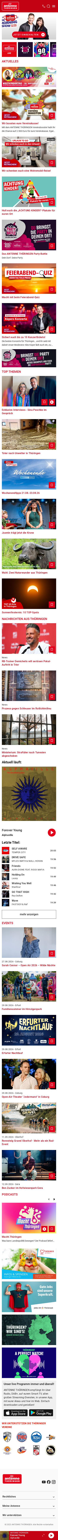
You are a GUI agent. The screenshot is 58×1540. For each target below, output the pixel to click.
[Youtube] (44, 1482)
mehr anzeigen (29, 914)
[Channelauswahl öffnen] (48, 6)
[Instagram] (54, 1482)
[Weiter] (54, 1199)
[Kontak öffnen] (44, 6)
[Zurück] (49, 1199)
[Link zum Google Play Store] (41, 1413)
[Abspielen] (51, 1535)
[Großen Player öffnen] (43, 1535)
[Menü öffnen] (53, 6)
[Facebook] (49, 1482)
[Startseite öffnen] (10, 6)
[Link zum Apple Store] (16, 1413)
